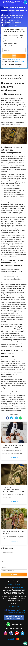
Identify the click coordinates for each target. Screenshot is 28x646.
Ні (11, 46)
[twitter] (11, 418)
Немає (7, 38)
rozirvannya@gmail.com (14, 628)
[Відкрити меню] (25, 2)
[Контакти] (25, 643)
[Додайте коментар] (14, 554)
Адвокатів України (19, 61)
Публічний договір (14, 606)
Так (6, 46)
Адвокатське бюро (15, 59)
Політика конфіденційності (14, 604)
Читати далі (14, 457)
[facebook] (7, 418)
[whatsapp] (20, 418)
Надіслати (14, 574)
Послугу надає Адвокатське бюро (13, 15)
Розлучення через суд (14, 584)
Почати (14, 56)
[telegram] (16, 418)
